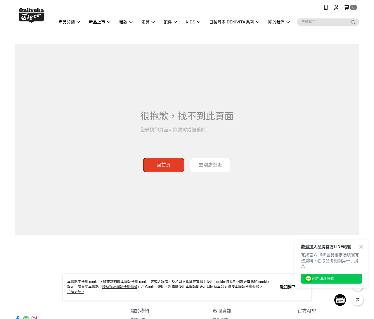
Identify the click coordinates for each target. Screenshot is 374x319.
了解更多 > (75, 292)
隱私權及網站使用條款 (119, 287)
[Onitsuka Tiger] (31, 15)
